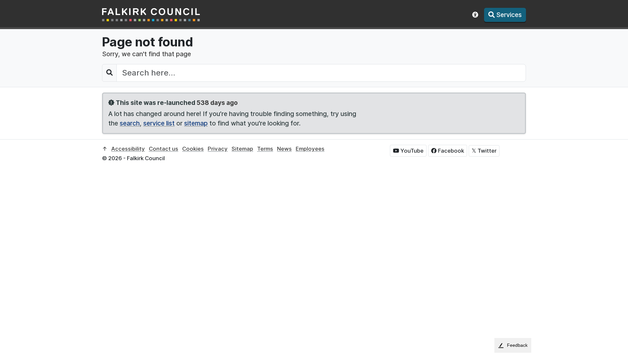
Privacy (218, 148)
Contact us (163, 148)
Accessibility (128, 148)
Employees (310, 148)
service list (159, 123)
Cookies (193, 148)
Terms (265, 148)
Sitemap (242, 148)
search (130, 123)
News (284, 148)
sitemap (196, 123)
